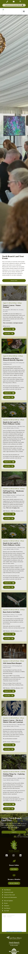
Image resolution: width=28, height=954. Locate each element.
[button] (24, 11)
